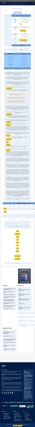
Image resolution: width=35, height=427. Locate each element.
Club (17, 239)
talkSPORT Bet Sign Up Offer (17, 417)
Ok (13, 425)
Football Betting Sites (7, 416)
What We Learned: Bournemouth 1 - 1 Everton (9, 292)
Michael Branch (9, 114)
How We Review (27, 418)
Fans (17, 245)
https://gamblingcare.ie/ (14, 390)
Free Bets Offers (6, 414)
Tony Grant (8, 122)
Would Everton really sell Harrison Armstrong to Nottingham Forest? (9, 300)
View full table (24, 326)
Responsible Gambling (28, 419)
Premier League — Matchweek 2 (8, 308)
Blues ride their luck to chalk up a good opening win (24, 294)
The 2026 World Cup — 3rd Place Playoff (10, 349)
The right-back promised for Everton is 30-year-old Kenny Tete (10, 289)
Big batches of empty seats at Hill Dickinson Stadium (9, 332)
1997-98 (5, 208)
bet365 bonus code (17, 413)
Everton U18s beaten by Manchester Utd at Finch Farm (9, 303)
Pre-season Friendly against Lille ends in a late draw (24, 308)
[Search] (31, 2)
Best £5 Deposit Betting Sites (7, 418)
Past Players (18, 8)
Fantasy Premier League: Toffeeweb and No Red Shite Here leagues (24, 299)
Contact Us (26, 413)
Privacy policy (20, 425)
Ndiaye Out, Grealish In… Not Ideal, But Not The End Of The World (9, 306)
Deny (16, 425)
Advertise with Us (27, 414)
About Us (26, 416)
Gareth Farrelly (9, 88)
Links (17, 248)
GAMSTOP (26, 383)
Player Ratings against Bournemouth (9, 294)
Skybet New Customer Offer (18, 420)
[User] (33, 2)
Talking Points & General (7, 328)
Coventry (8, 135)
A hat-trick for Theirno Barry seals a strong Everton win (24, 290)
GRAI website (28, 397)
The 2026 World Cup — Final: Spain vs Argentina (9, 345)
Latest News (5, 285)
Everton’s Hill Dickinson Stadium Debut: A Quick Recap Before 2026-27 (9, 339)
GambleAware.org (27, 379)
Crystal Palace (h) (22, 30)
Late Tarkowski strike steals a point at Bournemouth (9, 297)
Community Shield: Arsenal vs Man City (9, 342)
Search (17, 251)
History (15, 8)
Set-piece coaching (21, 303)
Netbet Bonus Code (17, 414)
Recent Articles (20, 285)
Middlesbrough (9, 139)
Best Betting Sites (6, 413)
